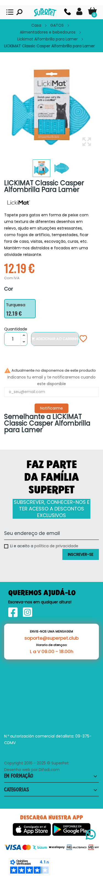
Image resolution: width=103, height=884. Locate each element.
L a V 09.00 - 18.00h (51, 651)
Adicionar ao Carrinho (55, 338)
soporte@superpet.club (51, 638)
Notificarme (51, 408)
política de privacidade (56, 546)
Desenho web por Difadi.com (32, 769)
